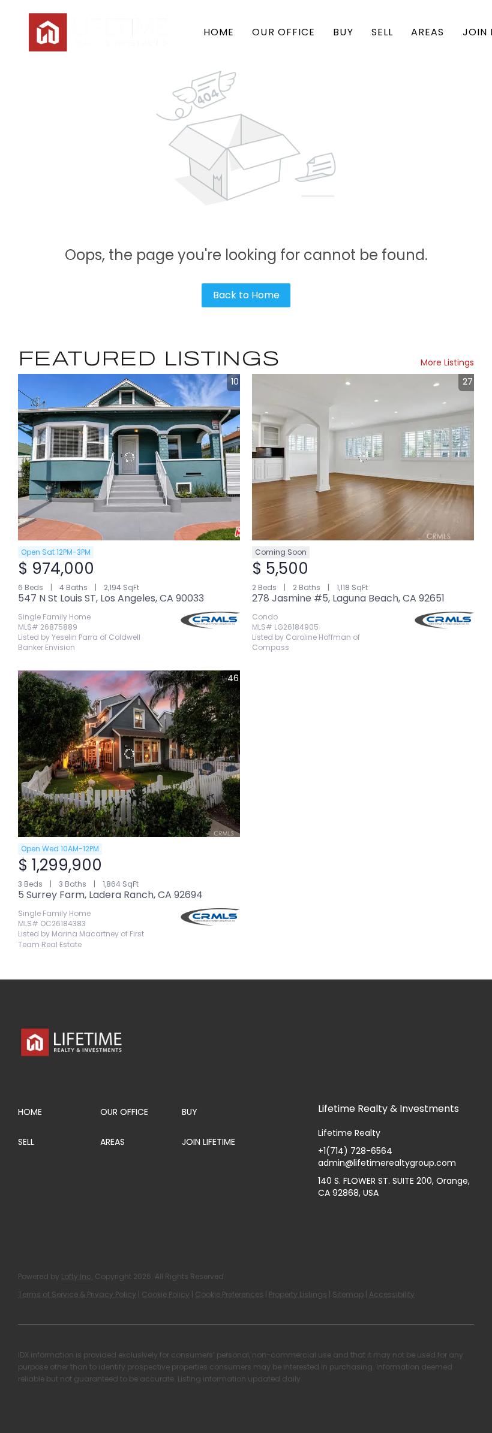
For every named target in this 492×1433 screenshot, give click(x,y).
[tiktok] (423, 1220)
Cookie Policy (166, 1294)
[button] (99, 32)
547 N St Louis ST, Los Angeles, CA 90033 (111, 598)
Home (218, 32)
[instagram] (375, 1220)
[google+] (447, 1220)
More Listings (447, 362)
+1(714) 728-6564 (355, 1151)
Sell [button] (382, 32)
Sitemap (348, 1294)
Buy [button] (343, 32)
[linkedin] (351, 1220)
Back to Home (246, 295)
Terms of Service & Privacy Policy (77, 1294)
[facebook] (327, 1220)
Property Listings (298, 1294)
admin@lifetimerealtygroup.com (387, 1163)
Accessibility (392, 1294)
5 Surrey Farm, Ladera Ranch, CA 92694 (110, 895)
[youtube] (399, 1220)
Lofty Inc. (77, 1276)
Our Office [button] (283, 32)
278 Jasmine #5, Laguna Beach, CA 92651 (348, 598)
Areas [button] (428, 32)
